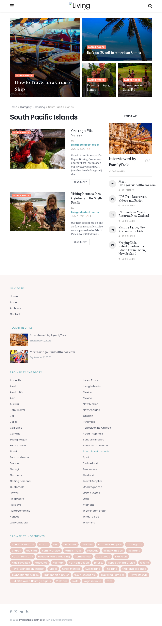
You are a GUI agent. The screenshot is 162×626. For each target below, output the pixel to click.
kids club (121, 556)
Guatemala (17, 487)
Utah (86, 499)
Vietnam (88, 505)
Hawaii (14, 493)
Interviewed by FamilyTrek (122, 162)
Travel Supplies (93, 481)
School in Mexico (93, 439)
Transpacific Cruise (56, 575)
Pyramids (89, 422)
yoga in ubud (92, 581)
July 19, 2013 (130, 97)
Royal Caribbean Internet (28, 568)
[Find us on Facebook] (11, 612)
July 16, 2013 (78, 149)
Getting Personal (20, 481)
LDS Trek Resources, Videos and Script (133, 199)
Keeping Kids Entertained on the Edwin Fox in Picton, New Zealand (132, 248)
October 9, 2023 (58, 97)
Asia (12, 398)
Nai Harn (58, 562)
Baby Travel (17, 410)
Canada (15, 434)
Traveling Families (112, 575)
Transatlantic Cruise (25, 575)
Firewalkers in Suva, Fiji (133, 87)
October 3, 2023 (96, 97)
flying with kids (113, 550)
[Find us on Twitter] (15, 612)
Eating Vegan (18, 439)
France (14, 463)
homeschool (83, 556)
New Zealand (91, 410)
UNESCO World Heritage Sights (31, 581)
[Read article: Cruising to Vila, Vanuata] (37, 148)
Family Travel (18, 445)
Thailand (88, 475)
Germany (16, 475)
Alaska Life (16, 392)
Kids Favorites (21, 562)
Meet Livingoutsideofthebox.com (137, 184)
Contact (15, 314)
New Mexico (90, 404)
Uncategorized (92, 487)
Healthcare (17, 499)
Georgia (15, 469)
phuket (98, 562)
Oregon (88, 416)
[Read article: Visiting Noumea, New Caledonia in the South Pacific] (37, 211)
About (14, 302)
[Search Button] (150, 6)
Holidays (15, 505)
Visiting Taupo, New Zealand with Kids (132, 229)
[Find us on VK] (21, 612)
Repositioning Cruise (121, 562)
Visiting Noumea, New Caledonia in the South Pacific (86, 198)
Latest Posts (24, 75)
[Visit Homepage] (81, 6)
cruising (31, 550)
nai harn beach (79, 562)
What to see (91, 517)
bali (55, 544)
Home (13, 107)
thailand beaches (134, 568)
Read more (82, 181)
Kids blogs (103, 556)
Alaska (14, 386)
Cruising (40, 107)
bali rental (70, 544)
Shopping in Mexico (95, 445)
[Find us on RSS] (27, 612)
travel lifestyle (138, 575)
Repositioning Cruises (97, 428)
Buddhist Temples (110, 544)
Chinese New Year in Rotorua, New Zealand (134, 214)
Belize (14, 422)
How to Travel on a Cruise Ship (42, 86)
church (16, 550)
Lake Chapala (19, 522)
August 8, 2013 (95, 60)
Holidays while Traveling (54, 556)
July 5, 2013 (77, 216)
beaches (87, 544)
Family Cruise (51, 550)
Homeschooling (20, 511)
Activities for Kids (23, 544)
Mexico (87, 392)
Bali (12, 416)
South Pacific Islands (61, 107)
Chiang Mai (134, 544)
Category (26, 107)
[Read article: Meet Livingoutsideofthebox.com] (19, 356)
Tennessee (90, 469)
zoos (109, 581)
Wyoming (89, 522)
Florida (14, 451)
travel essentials (85, 575)
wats (75, 581)
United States (91, 493)
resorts (144, 562)
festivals (92, 550)
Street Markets (71, 568)
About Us (15, 380)
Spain (86, 457)
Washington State (94, 511)
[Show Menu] (12, 6)
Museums (41, 562)
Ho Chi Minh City (22, 556)
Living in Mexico (92, 386)
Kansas (14, 517)
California (16, 428)
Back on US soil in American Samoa (114, 53)
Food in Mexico (19, 457)
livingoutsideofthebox (32, 97)
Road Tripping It (93, 434)
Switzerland (90, 463)
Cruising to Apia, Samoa (98, 87)
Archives (15, 308)
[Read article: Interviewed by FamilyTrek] (130, 138)
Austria (14, 404)
